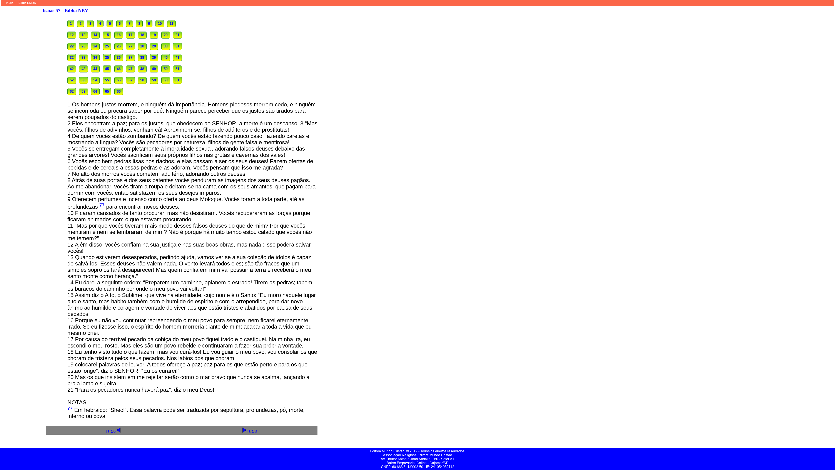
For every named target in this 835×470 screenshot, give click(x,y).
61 (177, 80)
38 (142, 57)
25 (107, 46)
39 (154, 57)
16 (119, 35)
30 (166, 46)
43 (83, 69)
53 (83, 80)
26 (119, 46)
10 (160, 23)
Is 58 (252, 431)
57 (130, 80)
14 (95, 35)
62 (72, 91)
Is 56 (111, 431)
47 (130, 69)
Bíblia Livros (27, 3)
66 (119, 91)
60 (166, 80)
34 (95, 57)
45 (107, 69)
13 (83, 35)
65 (107, 91)
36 (119, 57)
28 (142, 46)
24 (95, 46)
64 (95, 91)
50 (166, 69)
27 (130, 46)
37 (130, 57)
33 (83, 57)
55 (107, 80)
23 (83, 46)
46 (119, 69)
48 (142, 69)
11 (171, 23)
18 (142, 35)
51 (177, 69)
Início (9, 3)
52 (72, 80)
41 (177, 57)
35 (107, 57)
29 (154, 46)
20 (166, 35)
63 (83, 91)
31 (177, 46)
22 (72, 46)
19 (154, 35)
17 (130, 35)
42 (72, 69)
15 (107, 35)
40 (166, 57)
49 (154, 69)
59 (154, 80)
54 (95, 80)
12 (72, 35)
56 (119, 80)
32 (72, 57)
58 (142, 80)
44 (95, 69)
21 (177, 35)
